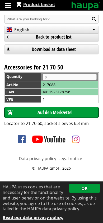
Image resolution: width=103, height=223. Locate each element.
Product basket (39, 4)
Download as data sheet (54, 49)
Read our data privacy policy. (33, 217)
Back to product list (54, 37)
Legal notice (70, 158)
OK (84, 188)
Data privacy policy (37, 158)
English (22, 29)
